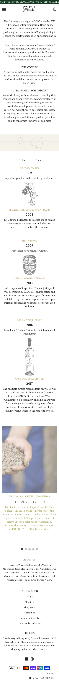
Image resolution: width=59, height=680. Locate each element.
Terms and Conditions (29, 623)
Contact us (29, 612)
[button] (43, 678)
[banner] (29, 8)
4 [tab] (33, 549)
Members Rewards (29, 618)
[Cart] (55, 9)
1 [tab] (22, 549)
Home (30, 596)
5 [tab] (37, 549)
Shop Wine (29, 607)
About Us (29, 602)
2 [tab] (26, 549)
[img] (26, 658)
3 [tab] (29, 549)
